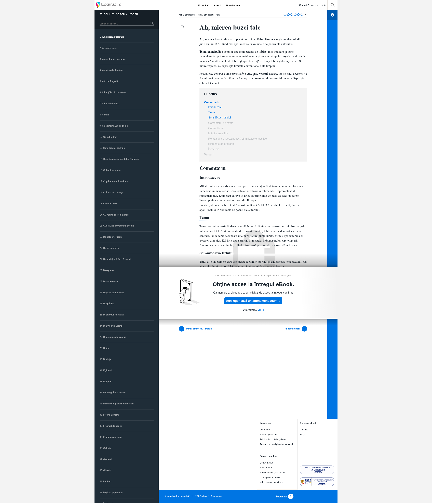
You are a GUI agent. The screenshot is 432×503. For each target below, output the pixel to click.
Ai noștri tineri (109, 48)
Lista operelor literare (270, 477)
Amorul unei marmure (113, 59)
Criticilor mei (110, 203)
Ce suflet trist (110, 137)
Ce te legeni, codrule (114, 148)
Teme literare (266, 467)
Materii (202, 5)
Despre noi (265, 429)
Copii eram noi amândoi (116, 181)
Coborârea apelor (112, 170)
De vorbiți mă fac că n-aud (117, 259)
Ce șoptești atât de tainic (115, 126)
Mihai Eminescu (187, 15)
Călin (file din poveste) (114, 92)
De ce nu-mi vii (111, 248)
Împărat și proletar (113, 492)
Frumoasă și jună (112, 437)
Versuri (208, 154)
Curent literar (216, 128)
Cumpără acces (307, 5)
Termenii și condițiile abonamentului (277, 444)
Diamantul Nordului (113, 314)
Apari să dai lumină (112, 70)
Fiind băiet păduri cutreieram (118, 403)
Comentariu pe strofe (220, 123)
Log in (322, 5)
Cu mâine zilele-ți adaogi (116, 215)
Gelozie (107, 448)
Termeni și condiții (268, 434)
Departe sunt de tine (113, 292)
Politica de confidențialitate (273, 439)
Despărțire (108, 303)
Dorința (107, 359)
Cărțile (105, 114)
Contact (304, 429)
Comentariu (211, 102)
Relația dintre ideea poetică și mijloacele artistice (237, 138)
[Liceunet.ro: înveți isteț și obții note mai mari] (118, 5)
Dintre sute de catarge (114, 337)
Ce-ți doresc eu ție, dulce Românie (121, 159)
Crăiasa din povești (113, 192)
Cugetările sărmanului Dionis (118, 225)
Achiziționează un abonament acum (251, 300)
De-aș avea (108, 270)
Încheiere (213, 149)
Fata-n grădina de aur (114, 392)
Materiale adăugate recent (272, 472)
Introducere (215, 107)
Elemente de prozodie (221, 143)
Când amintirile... (111, 103)
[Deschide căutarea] (333, 5)
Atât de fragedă (110, 81)
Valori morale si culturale (272, 482)
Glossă (107, 470)
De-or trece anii (111, 281)
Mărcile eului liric (218, 133)
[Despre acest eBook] (332, 15)
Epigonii (107, 381)
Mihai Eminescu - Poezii (119, 14)
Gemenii (107, 459)
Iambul (107, 481)
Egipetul (107, 370)
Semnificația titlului (219, 117)
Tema (211, 112)
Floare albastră (111, 415)
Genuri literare (266, 462)
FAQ (302, 434)
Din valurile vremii (113, 326)
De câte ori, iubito (112, 237)
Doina (106, 348)
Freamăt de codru (112, 426)
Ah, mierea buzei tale (113, 37)
